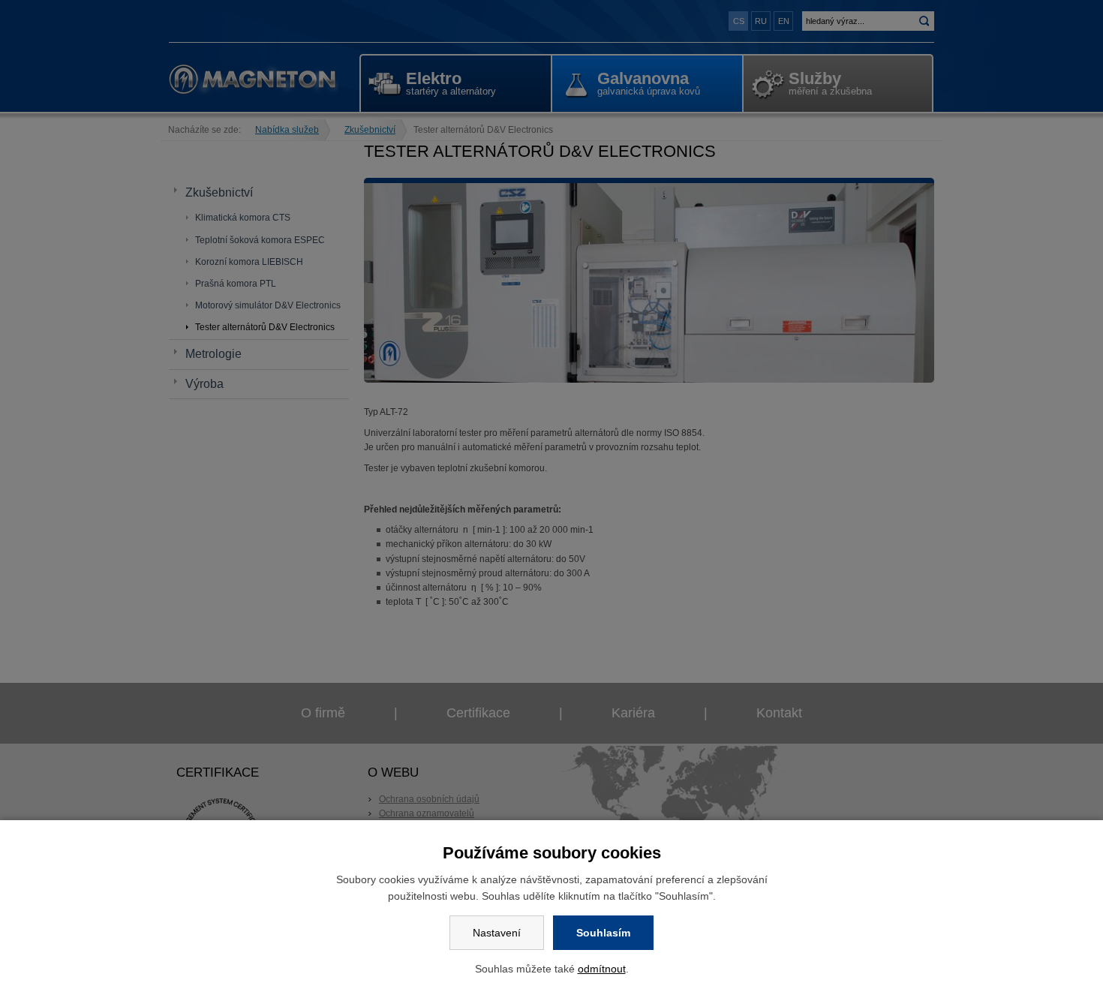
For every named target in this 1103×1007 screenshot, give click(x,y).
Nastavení (497, 933)
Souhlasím (603, 933)
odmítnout (602, 969)
